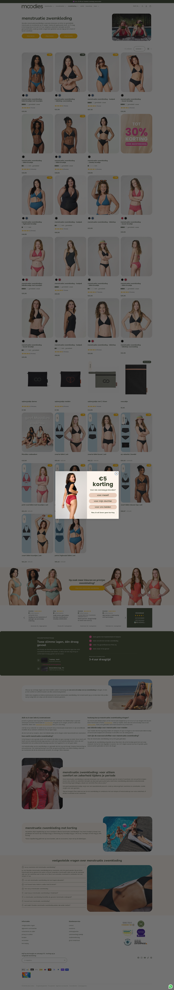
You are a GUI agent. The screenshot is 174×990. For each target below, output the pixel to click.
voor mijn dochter (103, 501)
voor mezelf (103, 495)
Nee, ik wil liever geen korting (102, 512)
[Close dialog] (116, 473)
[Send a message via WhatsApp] (170, 986)
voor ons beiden (103, 507)
